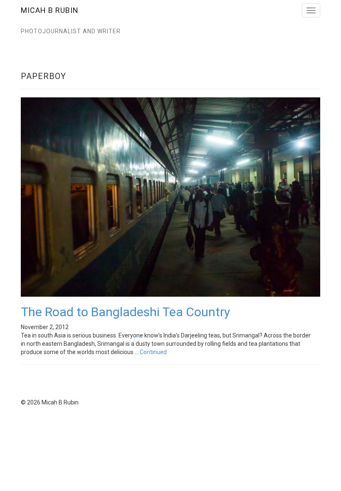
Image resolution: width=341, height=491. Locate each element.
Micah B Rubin (50, 10)
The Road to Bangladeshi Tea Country (125, 312)
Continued (153, 352)
